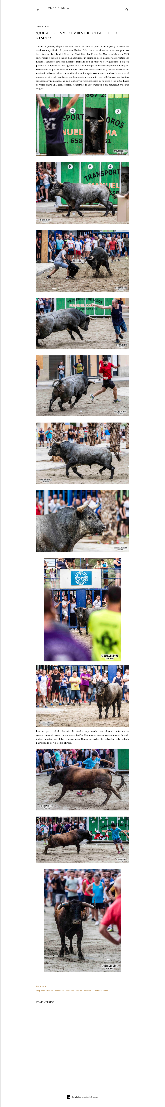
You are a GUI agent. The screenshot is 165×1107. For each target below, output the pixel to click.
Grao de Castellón (83, 990)
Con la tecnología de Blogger (85, 1097)
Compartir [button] (41, 986)
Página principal (58, 8)
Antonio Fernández (55, 990)
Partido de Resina (100, 990)
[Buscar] (127, 9)
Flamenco (69, 990)
